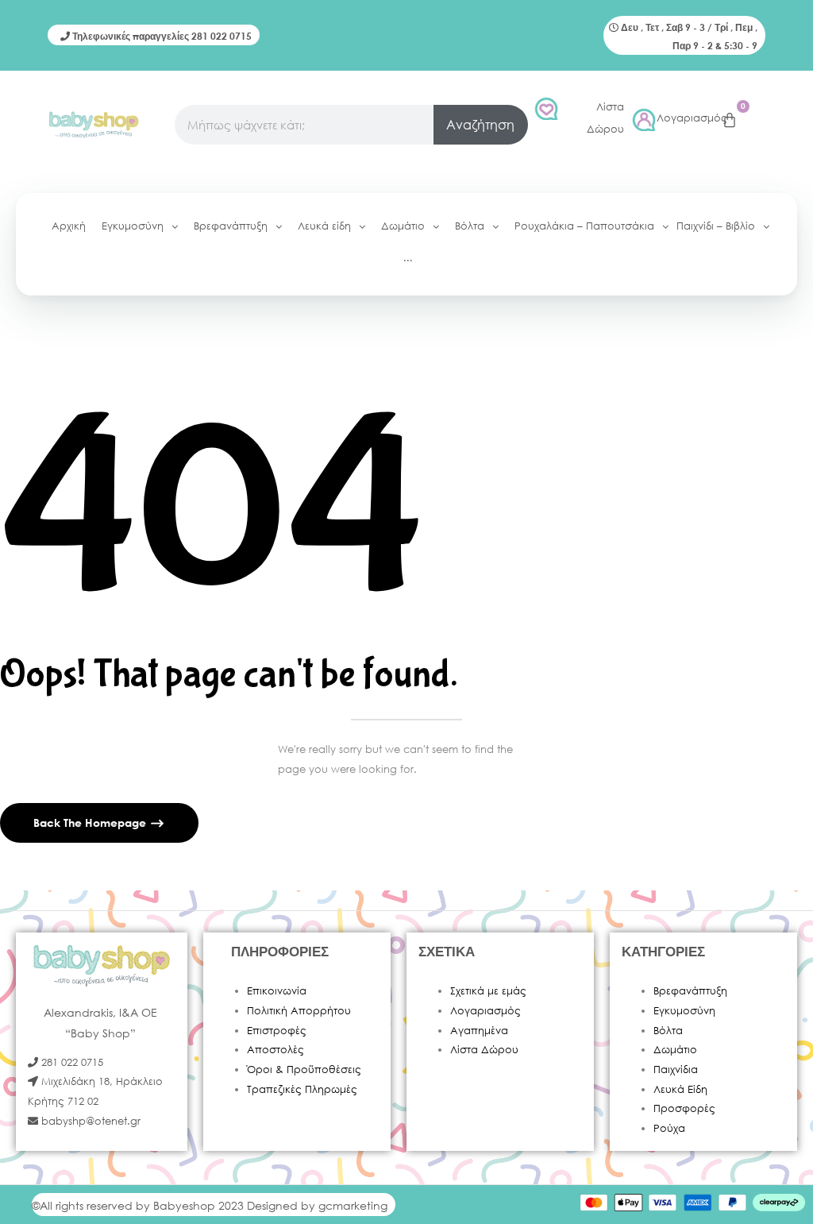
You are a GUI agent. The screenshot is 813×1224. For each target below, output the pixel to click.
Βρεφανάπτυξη (690, 991)
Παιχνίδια (675, 1069)
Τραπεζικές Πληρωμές (302, 1089)
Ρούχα (669, 1128)
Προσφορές (684, 1108)
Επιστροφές (276, 1030)
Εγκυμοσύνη (684, 1010)
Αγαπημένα (479, 1030)
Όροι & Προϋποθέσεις (304, 1069)
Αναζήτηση (480, 124)
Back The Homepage (91, 822)
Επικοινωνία (276, 991)
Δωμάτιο (675, 1049)
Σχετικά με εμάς (488, 991)
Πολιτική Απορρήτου (299, 1010)
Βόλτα (668, 1030)
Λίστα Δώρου (484, 1049)
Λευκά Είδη (680, 1089)
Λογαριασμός (692, 118)
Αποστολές (275, 1049)
